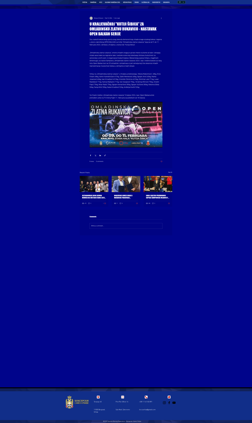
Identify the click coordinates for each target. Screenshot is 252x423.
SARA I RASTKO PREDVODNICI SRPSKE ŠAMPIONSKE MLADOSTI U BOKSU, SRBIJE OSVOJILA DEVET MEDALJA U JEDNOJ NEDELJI (157, 196)
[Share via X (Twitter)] (95, 155)
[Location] (98, 397)
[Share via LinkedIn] (100, 155)
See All (170, 172)
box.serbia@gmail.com (147, 410)
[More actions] (161, 18)
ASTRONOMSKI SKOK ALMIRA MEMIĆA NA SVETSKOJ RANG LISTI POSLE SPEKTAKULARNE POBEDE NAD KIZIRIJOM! (93, 196)
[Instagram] (164, 403)
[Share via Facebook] (90, 155)
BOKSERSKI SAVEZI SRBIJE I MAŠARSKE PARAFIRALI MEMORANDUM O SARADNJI (123, 196)
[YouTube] (174, 403)
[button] (93, 2)
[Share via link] (105, 155)
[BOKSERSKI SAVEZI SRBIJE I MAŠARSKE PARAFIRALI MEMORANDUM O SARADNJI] (126, 184)
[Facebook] (169, 403)
